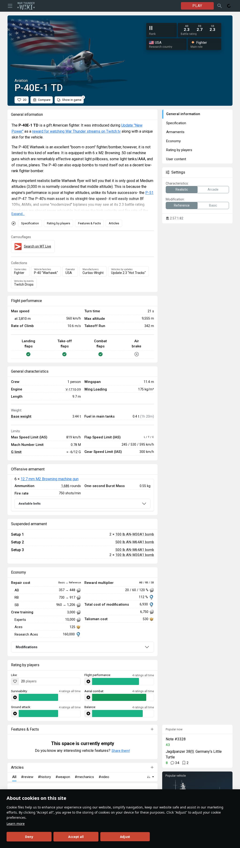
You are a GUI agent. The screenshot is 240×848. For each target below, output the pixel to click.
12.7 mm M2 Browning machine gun (50, 479)
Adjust (125, 837)
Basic (213, 205)
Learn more (16, 823)
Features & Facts (89, 223)
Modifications (27, 647)
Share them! (121, 751)
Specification (30, 223)
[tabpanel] (82, 495)
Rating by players (58, 223)
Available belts (30, 503)
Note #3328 (176, 739)
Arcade (213, 189)
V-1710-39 (73, 389)
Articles (114, 223)
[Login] (229, 6)
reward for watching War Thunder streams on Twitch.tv (76, 131)
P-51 (149, 192)
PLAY (197, 6)
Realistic (182, 189)
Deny (29, 837)
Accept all (76, 837)
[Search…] (219, 6)
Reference (182, 205)
